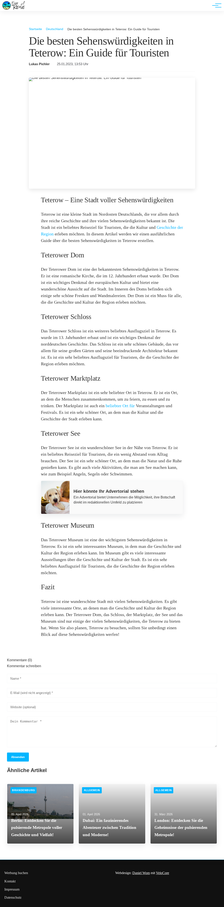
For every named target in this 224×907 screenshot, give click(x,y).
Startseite (35, 29)
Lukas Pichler (39, 64)
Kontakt (10, 881)
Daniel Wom (141, 873)
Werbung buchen (16, 873)
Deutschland (54, 29)
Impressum (11, 889)
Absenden (18, 757)
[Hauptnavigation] (215, 5)
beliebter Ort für (120, 405)
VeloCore (162, 873)
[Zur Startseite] (13, 9)
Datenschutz (12, 897)
